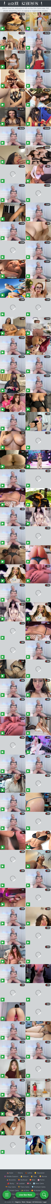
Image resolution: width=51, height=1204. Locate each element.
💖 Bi (29, 1183)
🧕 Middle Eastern (11, 1176)
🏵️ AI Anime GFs (37, 1190)
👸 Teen (34, 1176)
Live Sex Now (25, 1195)
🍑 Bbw (32, 1180)
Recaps (28, 1202)
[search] (44, 1194)
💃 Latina (28, 1173)
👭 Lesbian (20, 1183)
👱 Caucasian (39, 1173)
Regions (18, 1202)
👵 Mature (24, 1176)
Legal (44, 1202)
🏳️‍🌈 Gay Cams (11, 1187)
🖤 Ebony (19, 1173)
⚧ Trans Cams (23, 1187)
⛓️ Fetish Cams (13, 1190)
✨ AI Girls (25, 1190)
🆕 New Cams (38, 1183)
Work (23, 1202)
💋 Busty (10, 1183)
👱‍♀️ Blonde (43, 1176)
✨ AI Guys (11, 1194)
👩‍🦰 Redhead (22, 1180)
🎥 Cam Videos (38, 1194)
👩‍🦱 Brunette (11, 1180)
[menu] (6, 1194)
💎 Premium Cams (38, 1187)
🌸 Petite (41, 1180)
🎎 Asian (10, 1173)
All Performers (37, 1202)
